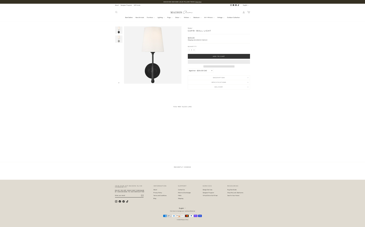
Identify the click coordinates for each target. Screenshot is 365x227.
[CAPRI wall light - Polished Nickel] (132, 151)
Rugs (169, 17)
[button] (219, 62)
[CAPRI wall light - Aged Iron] (130, 151)
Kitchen (186, 17)
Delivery (219, 87)
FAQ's (179, 195)
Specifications (219, 82)
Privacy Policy (157, 192)
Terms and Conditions (160, 195)
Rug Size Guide (231, 190)
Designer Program (126, 5)
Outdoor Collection (233, 17)
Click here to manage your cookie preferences (182, 211)
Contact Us (181, 190)
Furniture (150, 17)
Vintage (220, 17)
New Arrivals (140, 17)
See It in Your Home (233, 195)
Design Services (207, 190)
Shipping (190, 40)
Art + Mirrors (208, 17)
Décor (177, 17)
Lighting (160, 17)
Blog (154, 198)
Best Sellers (129, 17)
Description (219, 77)
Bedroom (197, 17)
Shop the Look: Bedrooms (235, 192)
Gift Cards (137, 5)
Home (190, 28)
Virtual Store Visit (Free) (210, 195)
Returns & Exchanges (184, 192)
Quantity (192, 46)
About (117, 5)
